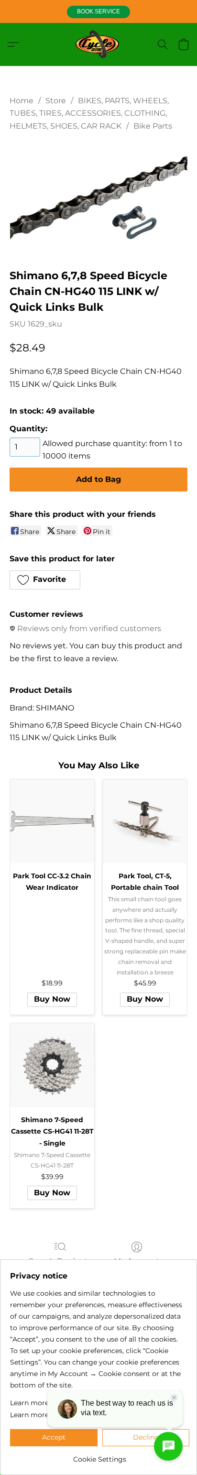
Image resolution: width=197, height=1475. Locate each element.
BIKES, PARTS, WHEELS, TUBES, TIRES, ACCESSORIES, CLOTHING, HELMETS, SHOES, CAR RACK (89, 113)
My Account (137, 1261)
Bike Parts (152, 126)
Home (21, 100)
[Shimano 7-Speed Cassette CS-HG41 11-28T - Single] (52, 1065)
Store (55, 100)
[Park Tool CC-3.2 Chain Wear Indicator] (52, 821)
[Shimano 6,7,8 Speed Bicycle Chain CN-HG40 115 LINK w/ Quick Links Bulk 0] (98, 198)
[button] (98, 12)
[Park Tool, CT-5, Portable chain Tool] (145, 821)
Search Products (60, 1261)
